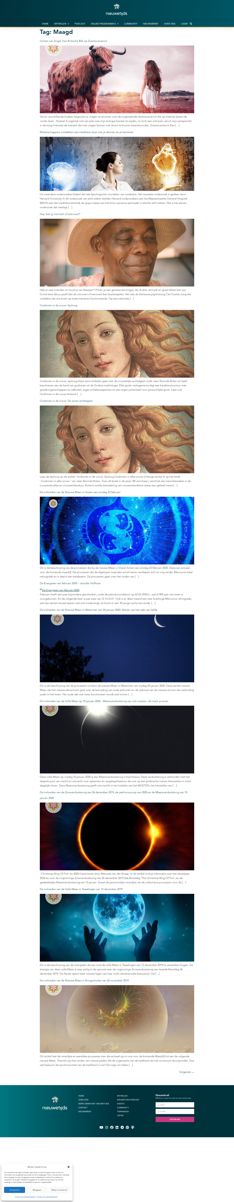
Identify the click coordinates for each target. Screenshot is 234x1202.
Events (120, 1104)
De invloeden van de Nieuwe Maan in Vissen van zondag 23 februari (80, 492)
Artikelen (60, 24)
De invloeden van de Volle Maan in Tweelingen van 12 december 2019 (81, 889)
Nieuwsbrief (150, 24)
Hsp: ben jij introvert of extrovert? (60, 214)
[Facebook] (111, 1127)
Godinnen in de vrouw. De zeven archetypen (66, 401)
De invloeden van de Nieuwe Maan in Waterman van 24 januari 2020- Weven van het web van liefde (98, 610)
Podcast (80, 24)
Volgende (186, 1072)
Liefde (120, 1115)
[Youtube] (101, 1127)
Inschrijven (175, 1119)
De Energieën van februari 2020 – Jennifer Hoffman (70, 583)
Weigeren (37, 1190)
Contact (82, 1108)
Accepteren (14, 1190)
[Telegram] (122, 1127)
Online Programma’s (103, 24)
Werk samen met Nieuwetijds (93, 1104)
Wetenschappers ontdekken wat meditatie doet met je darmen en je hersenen (87, 132)
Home (45, 24)
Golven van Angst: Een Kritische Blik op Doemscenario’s (73, 41)
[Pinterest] (127, 1127)
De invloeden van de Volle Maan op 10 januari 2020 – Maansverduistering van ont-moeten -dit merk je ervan (104, 701)
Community (131, 24)
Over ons (170, 24)
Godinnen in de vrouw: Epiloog (58, 305)
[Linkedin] (117, 1127)
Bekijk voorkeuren (59, 1190)
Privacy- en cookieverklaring (25, 1197)
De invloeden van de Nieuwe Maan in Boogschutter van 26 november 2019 (84, 980)
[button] (68, 1167)
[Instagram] (106, 1127)
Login (184, 24)
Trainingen (123, 1111)
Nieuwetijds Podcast (128, 1100)
